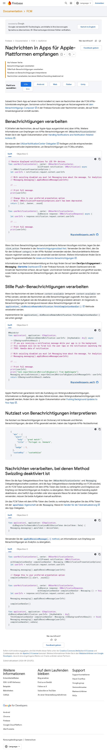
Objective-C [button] (22, 154)
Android (40, 84)
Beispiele (6, 686)
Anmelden (99, 3)
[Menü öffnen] (4, 3)
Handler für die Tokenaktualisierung (80, 505)
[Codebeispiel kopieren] (99, 159)
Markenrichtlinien (79, 691)
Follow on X (42, 686)
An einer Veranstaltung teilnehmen (52, 695)
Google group (78, 683)
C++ (28, 89)
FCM (29, 11)
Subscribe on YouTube (47, 690)
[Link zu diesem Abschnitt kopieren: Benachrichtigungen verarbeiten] (69, 121)
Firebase (8, 41)
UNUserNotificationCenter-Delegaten (38, 143)
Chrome (6, 716)
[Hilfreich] (96, 41)
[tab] (9, 154)
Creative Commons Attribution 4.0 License (76, 651)
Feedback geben (91, 48)
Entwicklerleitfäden (11, 678)
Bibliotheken (8, 690)
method (41, 539)
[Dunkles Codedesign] (95, 159)
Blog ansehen (43, 678)
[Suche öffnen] (66, 3)
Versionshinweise (79, 687)
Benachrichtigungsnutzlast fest (51, 248)
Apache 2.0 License (30, 653)
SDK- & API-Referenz (11, 682)
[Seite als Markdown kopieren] (69, 54)
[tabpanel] (53, 199)
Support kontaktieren (81, 674)
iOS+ (26, 84)
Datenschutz (30, 740)
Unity (83, 84)
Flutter (69, 84)
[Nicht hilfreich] (100, 41)
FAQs (74, 695)
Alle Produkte (8, 729)
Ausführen (42, 41)
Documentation (12, 11)
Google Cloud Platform (12, 725)
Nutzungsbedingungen (12, 740)
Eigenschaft (24, 505)
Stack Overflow (78, 679)
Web (55, 84)
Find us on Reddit (45, 682)
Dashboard (28, 267)
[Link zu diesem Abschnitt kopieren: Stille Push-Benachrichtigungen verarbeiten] (91, 287)
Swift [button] (10, 154)
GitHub (6, 695)
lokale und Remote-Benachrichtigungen (55, 258)
